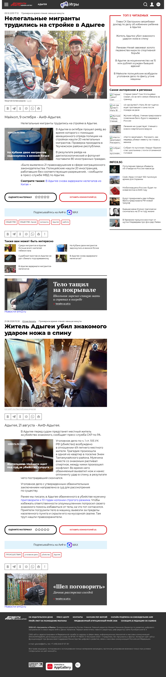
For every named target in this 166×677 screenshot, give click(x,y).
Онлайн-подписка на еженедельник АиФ (132, 617)
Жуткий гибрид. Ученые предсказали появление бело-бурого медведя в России (142, 118)
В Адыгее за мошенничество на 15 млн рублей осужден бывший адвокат (135, 63)
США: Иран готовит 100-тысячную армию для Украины (140, 178)
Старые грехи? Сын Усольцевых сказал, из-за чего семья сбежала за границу (142, 97)
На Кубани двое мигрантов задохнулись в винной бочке (84, 246)
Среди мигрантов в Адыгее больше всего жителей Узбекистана (32, 248)
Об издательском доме (41, 617)
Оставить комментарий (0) (83, 197)
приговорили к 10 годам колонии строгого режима (55, 500)
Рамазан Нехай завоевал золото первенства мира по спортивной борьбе (135, 50)
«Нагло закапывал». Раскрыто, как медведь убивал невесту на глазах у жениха (142, 139)
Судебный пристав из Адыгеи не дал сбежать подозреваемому (34, 257)
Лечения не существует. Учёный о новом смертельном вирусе (140, 127)
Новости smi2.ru (15, 311)
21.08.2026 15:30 (12, 321)
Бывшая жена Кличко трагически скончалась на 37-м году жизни (139, 210)
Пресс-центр (63, 617)
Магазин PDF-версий (96, 617)
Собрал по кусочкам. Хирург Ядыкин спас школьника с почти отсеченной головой (142, 150)
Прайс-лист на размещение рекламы (48, 621)
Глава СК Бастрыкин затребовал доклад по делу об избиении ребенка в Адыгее (135, 24)
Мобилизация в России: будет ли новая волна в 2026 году (139, 189)
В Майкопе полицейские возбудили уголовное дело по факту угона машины (135, 76)
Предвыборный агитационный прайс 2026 (95, 621)
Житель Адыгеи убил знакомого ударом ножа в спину (135, 37)
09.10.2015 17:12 (12, 13)
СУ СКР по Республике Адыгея (20, 409)
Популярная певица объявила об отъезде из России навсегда (138, 167)
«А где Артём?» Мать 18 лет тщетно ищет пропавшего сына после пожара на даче (141, 107)
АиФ (29, 101)
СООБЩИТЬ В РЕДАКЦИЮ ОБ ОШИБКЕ (138, 621)
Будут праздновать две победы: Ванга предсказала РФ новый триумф (139, 200)
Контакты (78, 617)
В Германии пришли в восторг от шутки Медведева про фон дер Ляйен (142, 221)
